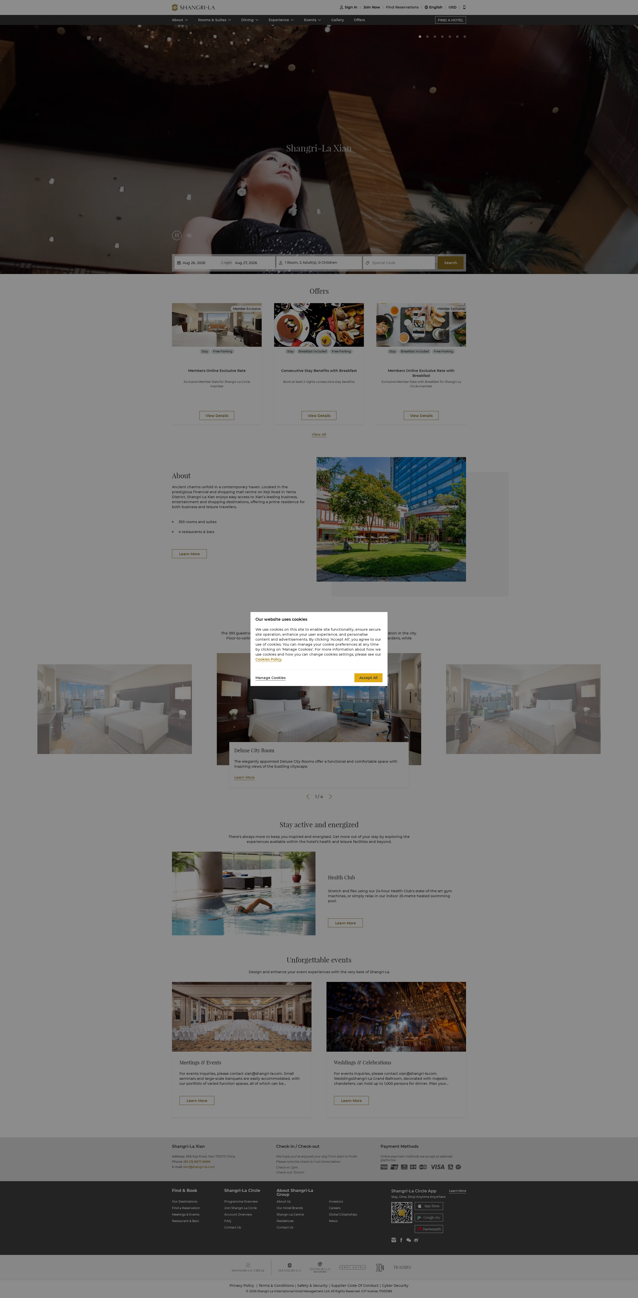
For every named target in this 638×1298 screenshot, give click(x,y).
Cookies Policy (268, 659)
